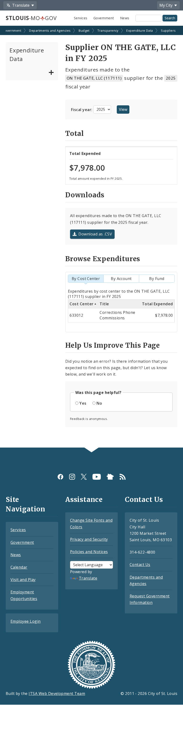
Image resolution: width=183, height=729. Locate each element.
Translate (88, 578)
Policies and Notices (89, 551)
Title (104, 303)
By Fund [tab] (156, 278)
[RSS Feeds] (123, 477)
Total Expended (157, 303)
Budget (84, 30)
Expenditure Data (139, 30)
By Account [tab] (121, 278)
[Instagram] (72, 477)
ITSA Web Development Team (57, 693)
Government (103, 18)
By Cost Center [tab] (86, 278)
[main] (91, 237)
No (99, 403)
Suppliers (168, 30)
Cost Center (81, 303)
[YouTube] (96, 477)
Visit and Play (23, 579)
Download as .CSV (95, 234)
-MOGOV (31, 18)
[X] (84, 477)
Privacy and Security (89, 539)
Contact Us (140, 564)
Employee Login (25, 621)
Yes (82, 403)
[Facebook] (60, 477)
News (124, 18)
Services (80, 18)
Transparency (107, 30)
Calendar (18, 567)
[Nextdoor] (110, 477)
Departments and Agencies (50, 30)
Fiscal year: (82, 109)
